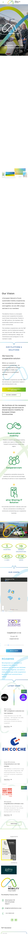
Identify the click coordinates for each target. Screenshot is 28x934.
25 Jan (24, 734)
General (5, 762)
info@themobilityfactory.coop (13, 908)
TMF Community (7, 709)
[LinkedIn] (12, 920)
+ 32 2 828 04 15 (9, 913)
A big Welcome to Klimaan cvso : (14, 803)
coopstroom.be (14, 638)
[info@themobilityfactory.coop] (3, 908)
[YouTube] (16, 920)
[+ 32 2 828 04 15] (3, 913)
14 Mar (24, 691)
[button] (14, 530)
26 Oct (24, 787)
